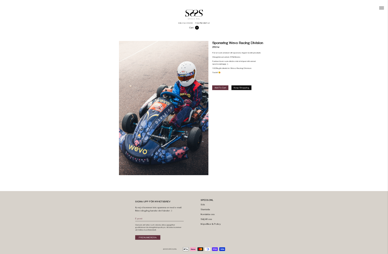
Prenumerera (148, 237)
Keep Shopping (241, 87)
